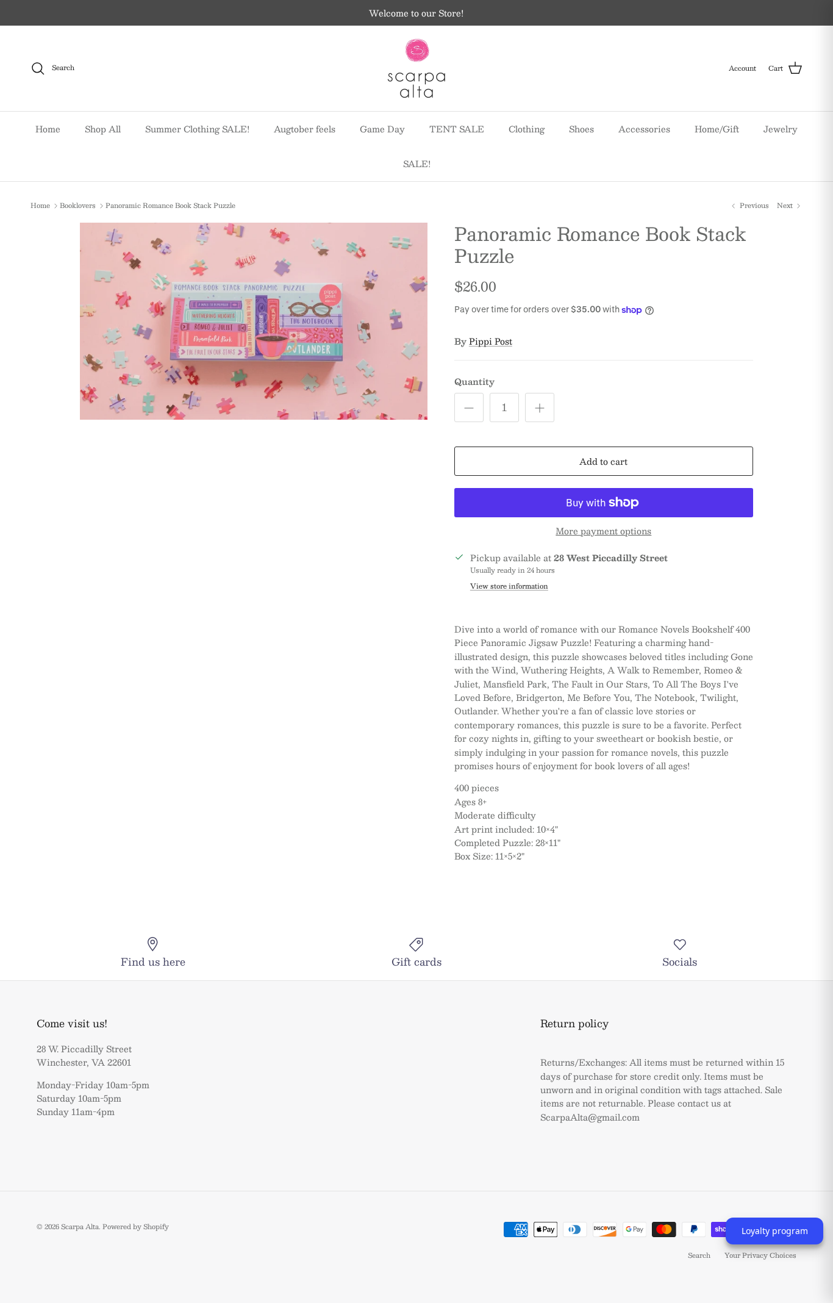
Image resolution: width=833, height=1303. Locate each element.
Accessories (644, 128)
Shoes (581, 128)
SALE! (417, 163)
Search (699, 1255)
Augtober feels (304, 128)
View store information (509, 586)
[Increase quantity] (539, 407)
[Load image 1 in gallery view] (253, 321)
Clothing (527, 128)
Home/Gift (717, 128)
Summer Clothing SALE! (197, 128)
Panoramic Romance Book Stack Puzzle (170, 206)
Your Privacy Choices (760, 1255)
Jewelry (780, 128)
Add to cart (603, 461)
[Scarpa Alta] (416, 68)
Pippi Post (490, 341)
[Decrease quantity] (469, 407)
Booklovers (78, 206)
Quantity (474, 382)
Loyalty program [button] (775, 1231)
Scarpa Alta (80, 1226)
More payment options (603, 531)
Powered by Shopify (135, 1226)
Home (47, 128)
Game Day (382, 128)
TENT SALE (456, 128)
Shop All (103, 128)
